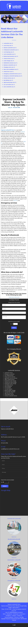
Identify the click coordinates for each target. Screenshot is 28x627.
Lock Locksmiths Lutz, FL (10, 54)
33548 (10, 297)
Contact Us (19, 615)
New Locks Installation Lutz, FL (11, 69)
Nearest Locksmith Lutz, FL (10, 47)
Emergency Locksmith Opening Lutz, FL (13, 76)
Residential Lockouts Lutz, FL (10, 62)
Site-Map (22, 617)
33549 (12, 297)
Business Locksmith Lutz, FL (10, 65)
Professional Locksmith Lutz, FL (11, 49)
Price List (16, 617)
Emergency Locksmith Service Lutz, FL (13, 73)
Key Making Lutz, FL (8, 80)
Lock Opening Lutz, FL (9, 52)
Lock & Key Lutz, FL (8, 45)
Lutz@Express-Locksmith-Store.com (10, 449)
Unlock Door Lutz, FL (9, 71)
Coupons (14, 615)
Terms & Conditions (8, 617)
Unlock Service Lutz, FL (9, 58)
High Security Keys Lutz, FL (10, 82)
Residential (9, 614)
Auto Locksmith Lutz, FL (9, 86)
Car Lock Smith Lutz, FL (9, 84)
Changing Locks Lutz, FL (9, 67)
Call (14, 625)
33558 (15, 297)
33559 (18, 297)
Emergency (8, 615)
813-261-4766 (16, 107)
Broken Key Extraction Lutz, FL (11, 56)
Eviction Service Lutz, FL (9, 78)
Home (4, 614)
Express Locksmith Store (7, 130)
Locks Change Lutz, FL (9, 60)
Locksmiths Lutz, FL (8, 43)
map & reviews (15, 607)
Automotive (22, 614)
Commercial (15, 614)
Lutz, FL (10, 107)
